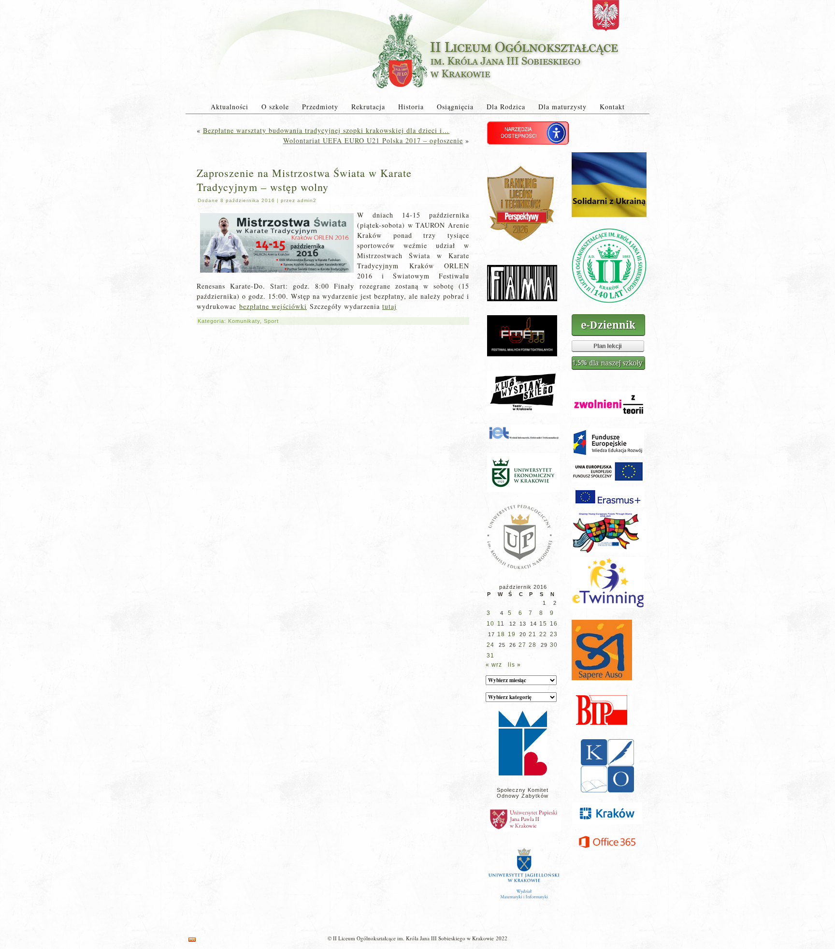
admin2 (307, 200)
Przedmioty (320, 106)
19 (512, 634)
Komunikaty (244, 321)
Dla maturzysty (562, 106)
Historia (411, 106)
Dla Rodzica (506, 106)
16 (554, 623)
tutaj (389, 306)
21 (532, 634)
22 (543, 634)
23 (554, 634)
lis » (514, 664)
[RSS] (192, 939)
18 (501, 634)
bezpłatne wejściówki (273, 306)
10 (490, 623)
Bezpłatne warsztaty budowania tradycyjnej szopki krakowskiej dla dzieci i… (326, 130)
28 (532, 645)
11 (500, 623)
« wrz (494, 664)
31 (490, 655)
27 (522, 645)
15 (543, 623)
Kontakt (612, 106)
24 (490, 645)
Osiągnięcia (455, 106)
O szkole (275, 106)
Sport (271, 321)
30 (554, 645)
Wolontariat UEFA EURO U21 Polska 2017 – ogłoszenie (373, 140)
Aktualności (229, 106)
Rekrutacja (368, 106)
